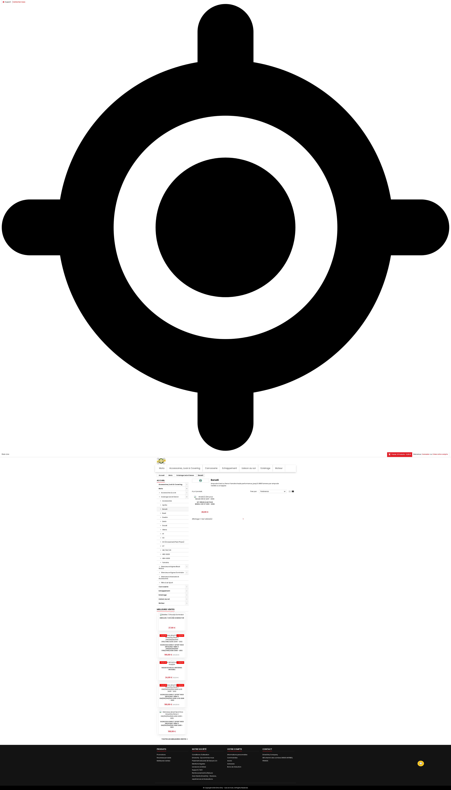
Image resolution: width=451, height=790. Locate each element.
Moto (161, 488)
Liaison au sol (164, 599)
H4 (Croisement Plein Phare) (173, 542)
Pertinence (273, 491)
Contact (267, 749)
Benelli (164, 509)
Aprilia (164, 505)
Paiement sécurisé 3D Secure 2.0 (204, 761)
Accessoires (167, 501)
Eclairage (163, 595)
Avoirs (229, 761)
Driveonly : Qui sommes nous (203, 758)
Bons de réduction (234, 767)
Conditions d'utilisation (200, 755)
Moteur (162, 603)
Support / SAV (197, 770)
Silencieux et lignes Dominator (172, 572)
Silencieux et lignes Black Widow (169, 567)
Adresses (231, 764)
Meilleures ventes (163, 761)
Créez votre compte (440, 454)
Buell (164, 513)
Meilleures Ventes (166, 609)
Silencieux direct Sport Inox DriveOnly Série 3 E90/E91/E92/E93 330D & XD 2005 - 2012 (172, 697)
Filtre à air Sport (167, 583)
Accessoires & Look (168, 493)
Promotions (161, 755)
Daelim (165, 517)
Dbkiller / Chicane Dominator (172, 618)
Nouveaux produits (164, 758)
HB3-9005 (166, 554)
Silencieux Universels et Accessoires (169, 578)
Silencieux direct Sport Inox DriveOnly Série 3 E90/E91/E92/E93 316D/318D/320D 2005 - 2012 (172, 648)
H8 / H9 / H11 (166, 550)
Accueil (161, 480)
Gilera (164, 530)
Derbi (164, 521)
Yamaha (165, 562)
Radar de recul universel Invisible (172, 669)
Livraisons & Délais (199, 767)
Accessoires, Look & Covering (170, 484)
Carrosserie (163, 587)
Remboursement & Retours (202, 773)
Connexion (426, 454)
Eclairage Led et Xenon (170, 497)
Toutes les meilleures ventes (175, 739)
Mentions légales (198, 764)
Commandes (232, 758)
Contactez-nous (18, 2)
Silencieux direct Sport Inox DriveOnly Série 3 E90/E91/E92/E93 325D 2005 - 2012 (172, 724)
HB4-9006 (166, 558)
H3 (163, 538)
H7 (163, 546)
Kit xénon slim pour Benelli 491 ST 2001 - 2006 (205, 503)
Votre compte (234, 749)
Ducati (164, 525)
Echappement (164, 591)
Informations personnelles (237, 755)
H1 (163, 534)
